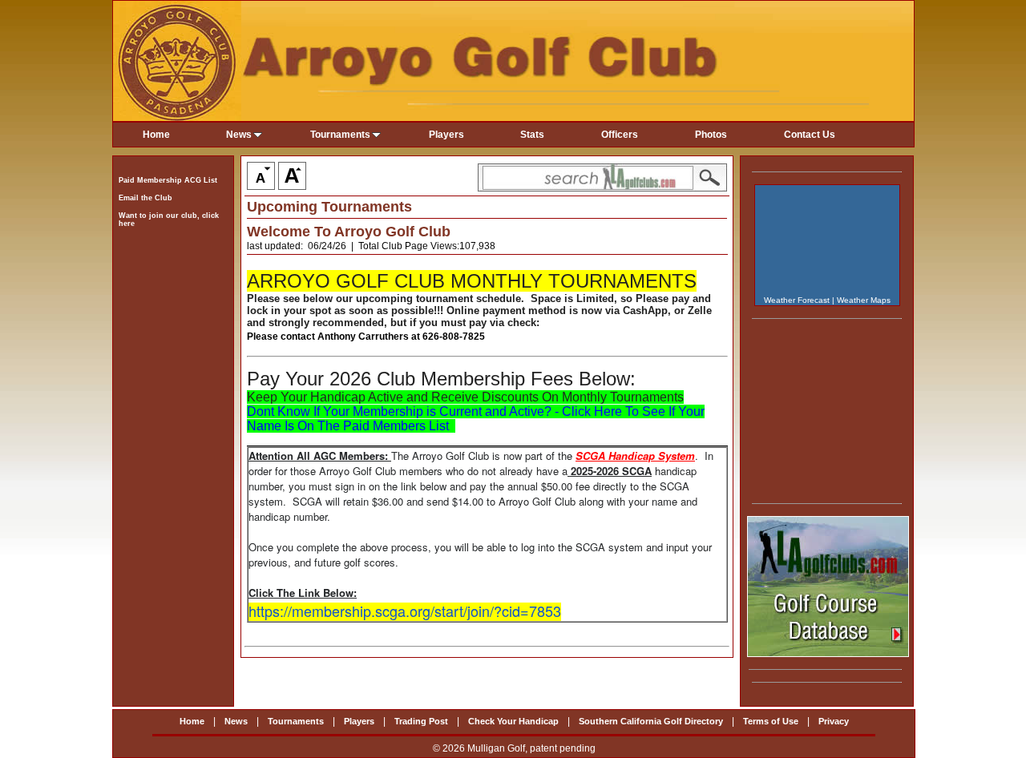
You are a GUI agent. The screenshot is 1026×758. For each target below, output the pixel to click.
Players (446, 134)
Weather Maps (864, 300)
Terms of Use (770, 721)
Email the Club (145, 198)
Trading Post (421, 721)
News (239, 134)
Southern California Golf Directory (651, 721)
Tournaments (340, 134)
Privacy (833, 721)
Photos (711, 134)
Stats (532, 134)
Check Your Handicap (513, 721)
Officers (619, 134)
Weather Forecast (797, 300)
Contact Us (809, 134)
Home (156, 134)
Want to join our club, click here (169, 220)
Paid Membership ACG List (168, 180)
